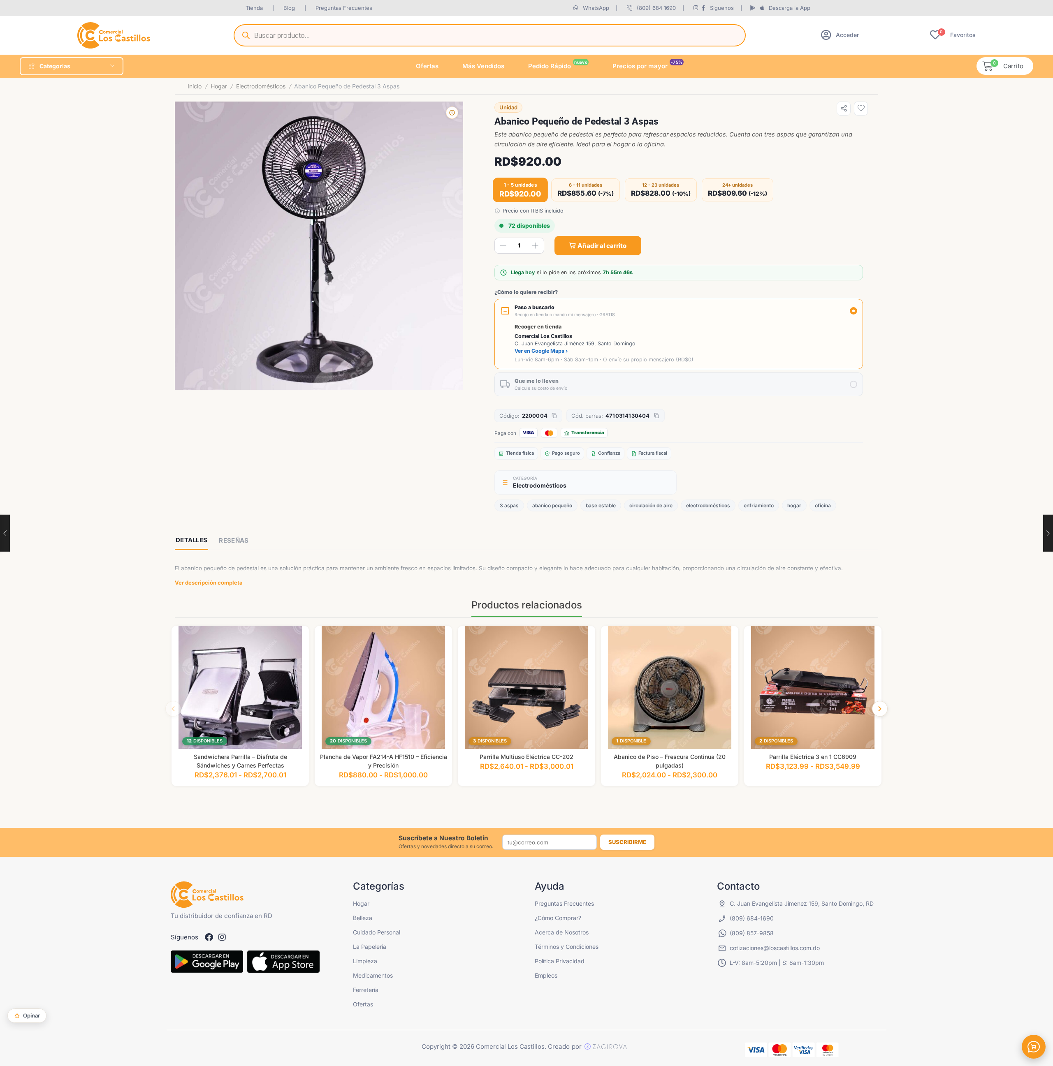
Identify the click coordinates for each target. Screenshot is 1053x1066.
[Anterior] (173, 709)
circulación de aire (651, 505)
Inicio (195, 86)
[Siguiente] (880, 709)
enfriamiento (759, 505)
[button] (840, 35)
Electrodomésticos (260, 86)
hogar (794, 505)
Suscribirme (627, 842)
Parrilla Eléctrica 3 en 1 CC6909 (812, 756)
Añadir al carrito (602, 246)
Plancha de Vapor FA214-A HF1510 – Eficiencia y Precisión (383, 761)
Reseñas (233, 540)
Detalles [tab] (191, 540)
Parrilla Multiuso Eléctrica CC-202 (526, 756)
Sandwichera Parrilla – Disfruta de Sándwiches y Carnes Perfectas (240, 761)
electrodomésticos (708, 505)
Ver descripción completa (209, 582)
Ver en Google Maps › (541, 351)
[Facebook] (209, 937)
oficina (823, 505)
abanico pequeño (552, 505)
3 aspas (509, 505)
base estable (601, 505)
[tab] (191, 541)
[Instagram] (222, 937)
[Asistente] (1034, 1047)
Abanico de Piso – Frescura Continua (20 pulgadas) (670, 761)
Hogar (219, 86)
